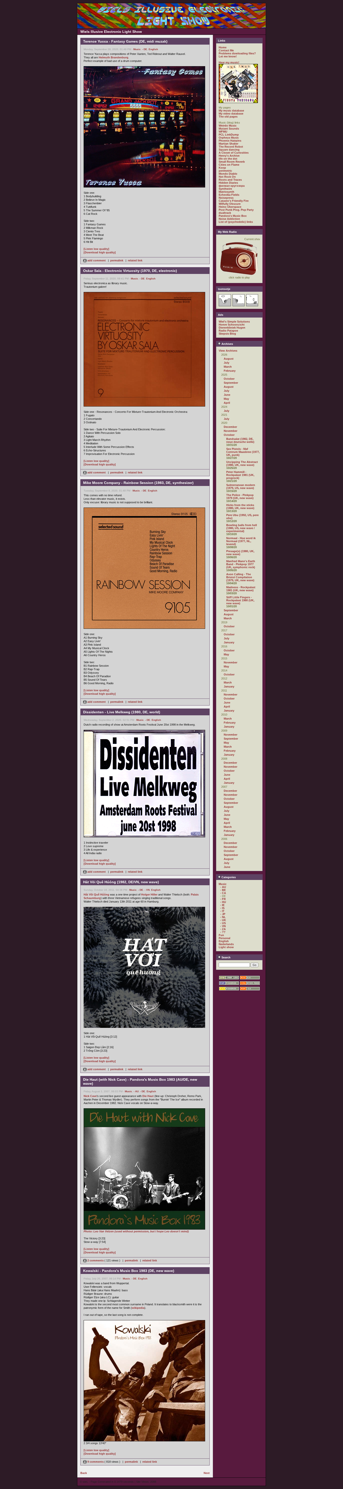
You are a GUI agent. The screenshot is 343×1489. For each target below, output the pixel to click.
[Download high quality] (100, 252)
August (229, 358)
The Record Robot (231, 146)
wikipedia (138, 1307)
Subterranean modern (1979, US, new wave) (240, 486)
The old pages (228, 116)
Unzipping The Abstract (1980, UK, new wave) (242, 463)
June (227, 394)
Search (226, 957)
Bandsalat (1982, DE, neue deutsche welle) (240, 440)
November (230, 430)
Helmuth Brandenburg (113, 57)
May (226, 398)
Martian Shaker (228, 143)
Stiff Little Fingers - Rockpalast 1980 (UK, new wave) (240, 600)
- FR (223, 899)
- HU (223, 902)
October (229, 378)
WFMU (223, 131)
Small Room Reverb (232, 161)
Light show (226, 947)
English (153, 49)
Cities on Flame (229, 164)
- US (223, 923)
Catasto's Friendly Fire (234, 200)
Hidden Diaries (228, 182)
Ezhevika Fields (229, 194)
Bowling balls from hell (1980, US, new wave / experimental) (241, 528)
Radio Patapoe (228, 330)
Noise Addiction (229, 218)
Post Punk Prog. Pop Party (236, 209)
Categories (228, 877)
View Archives (228, 350)
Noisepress (226, 197)
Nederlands (226, 944)
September (231, 382)
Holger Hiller (149, 894)
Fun (221, 935)
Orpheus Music (229, 137)
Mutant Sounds (229, 128)
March (228, 366)
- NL (223, 917)
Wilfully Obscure (230, 203)
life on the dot (228, 158)
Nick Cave (90, 1096)
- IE (222, 905)
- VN (147, 889)
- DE (144, 49)
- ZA (223, 929)
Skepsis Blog (227, 333)
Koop (222, 167)
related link (135, 260)
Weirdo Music (228, 125)
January (229, 642)
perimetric (225, 170)
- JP (222, 914)
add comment (96, 260)
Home (222, 47)
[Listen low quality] (96, 248)
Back (83, 1472)
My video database (231, 113)
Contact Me (226, 50)
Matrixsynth (226, 191)
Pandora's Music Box (233, 215)
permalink (116, 260)
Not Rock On (227, 176)
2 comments (95, 1260)
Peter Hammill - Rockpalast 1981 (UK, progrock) (240, 474)
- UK (223, 920)
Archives (227, 343)
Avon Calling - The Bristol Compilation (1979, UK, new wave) (240, 577)
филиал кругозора (232, 185)
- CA (223, 893)
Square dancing (229, 149)
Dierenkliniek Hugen (232, 327)
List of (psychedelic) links (236, 221)
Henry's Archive (229, 155)
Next (207, 1472)
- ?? (222, 932)
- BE (223, 889)
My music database (231, 110)
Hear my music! (229, 62)
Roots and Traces (230, 179)
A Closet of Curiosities (234, 152)
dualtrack (225, 212)
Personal (224, 938)
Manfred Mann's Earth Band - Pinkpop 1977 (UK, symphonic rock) (240, 564)
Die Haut (148, 1096)
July (226, 362)
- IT (222, 911)
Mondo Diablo (228, 173)
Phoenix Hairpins (230, 140)
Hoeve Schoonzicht (232, 324)
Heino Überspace (230, 206)
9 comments (95, 1461)
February (230, 370)
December (230, 426)
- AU (136, 1091)
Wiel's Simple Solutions (234, 321)
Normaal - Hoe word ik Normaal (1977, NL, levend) (241, 541)
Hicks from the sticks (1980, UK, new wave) (240, 507)
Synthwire (225, 188)
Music (137, 49)
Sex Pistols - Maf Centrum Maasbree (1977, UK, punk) (243, 451)
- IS (222, 908)
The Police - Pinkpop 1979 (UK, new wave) (240, 496)
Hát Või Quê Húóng (96, 894)
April (227, 402)
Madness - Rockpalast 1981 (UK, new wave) (240, 589)
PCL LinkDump (229, 134)
